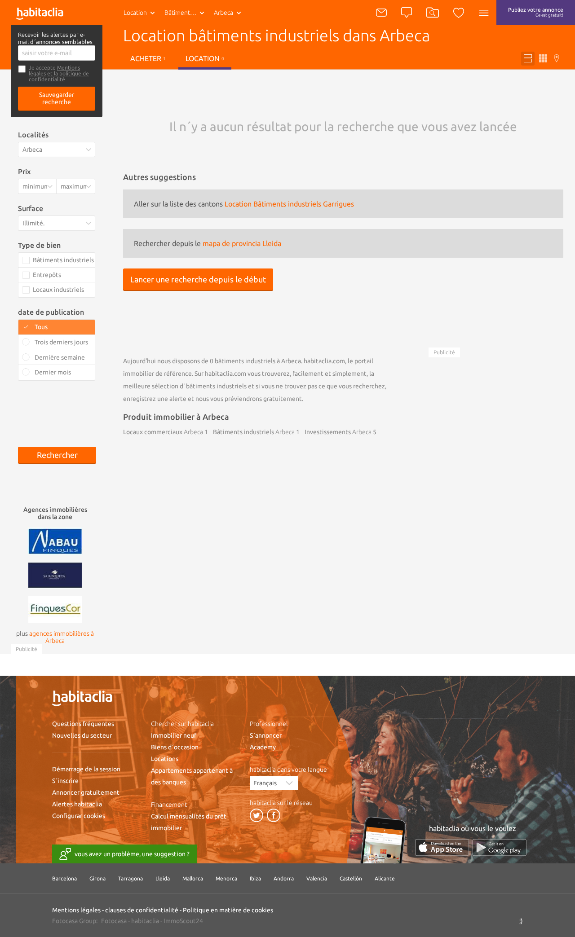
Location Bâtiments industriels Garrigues (289, 204)
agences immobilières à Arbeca (61, 637)
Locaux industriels (58, 289)
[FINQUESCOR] (55, 608)
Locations (164, 758)
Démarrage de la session (86, 769)
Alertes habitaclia (77, 804)
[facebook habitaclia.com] (273, 815)
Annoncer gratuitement (85, 792)
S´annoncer (266, 735)
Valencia (316, 878)
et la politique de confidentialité (59, 76)
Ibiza (255, 878)
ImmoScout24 (183, 920)
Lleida (162, 878)
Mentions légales (76, 910)
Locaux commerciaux (163, 432)
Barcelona (64, 878)
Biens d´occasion (175, 747)
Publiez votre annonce (535, 12)
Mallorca (192, 878)
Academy (263, 747)
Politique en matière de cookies (228, 910)
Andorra (284, 878)
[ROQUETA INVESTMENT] (55, 574)
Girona (97, 878)
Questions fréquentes (83, 723)
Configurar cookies (78, 815)
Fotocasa (114, 920)
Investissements (338, 432)
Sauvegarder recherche (56, 98)
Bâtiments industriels (186, 12)
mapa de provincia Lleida (242, 243)
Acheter (148, 58)
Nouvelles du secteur (82, 735)
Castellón (351, 878)
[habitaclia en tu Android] (499, 847)
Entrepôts (47, 274)
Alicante (385, 878)
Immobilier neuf (173, 735)
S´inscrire (65, 780)
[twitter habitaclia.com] (256, 815)
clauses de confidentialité (141, 910)
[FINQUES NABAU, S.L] (55, 540)
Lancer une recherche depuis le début (198, 279)
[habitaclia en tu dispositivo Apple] (442, 847)
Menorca (226, 878)
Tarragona (130, 878)
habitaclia (145, 920)
